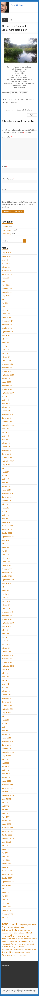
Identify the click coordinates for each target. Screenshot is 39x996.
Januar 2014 (6, 608)
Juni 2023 (5, 278)
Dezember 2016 (7, 493)
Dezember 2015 (7, 526)
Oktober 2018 (7, 422)
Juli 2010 (5, 759)
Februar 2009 (6, 820)
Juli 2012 (5, 673)
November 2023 (7, 274)
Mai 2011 (5, 723)
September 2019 (8, 393)
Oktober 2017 (7, 457)
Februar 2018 (6, 443)
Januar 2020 (6, 382)
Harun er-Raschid (8, 939)
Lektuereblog (6, 234)
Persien (14, 944)
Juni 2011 (5, 720)
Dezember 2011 (7, 698)
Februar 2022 (6, 314)
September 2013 (8, 623)
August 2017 (6, 465)
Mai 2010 (5, 767)
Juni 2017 (5, 472)
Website (5, 189)
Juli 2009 (5, 802)
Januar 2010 (6, 781)
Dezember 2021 (7, 321)
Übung (25, 955)
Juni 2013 (5, 634)
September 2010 (8, 752)
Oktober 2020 (7, 371)
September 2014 (8, 580)
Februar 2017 (6, 486)
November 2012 (7, 659)
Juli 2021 (5, 339)
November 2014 (7, 572)
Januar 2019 (6, 411)
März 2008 (6, 860)
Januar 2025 (6, 256)
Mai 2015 (5, 551)
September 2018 (8, 425)
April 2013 (5, 641)
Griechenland (25, 936)
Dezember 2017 (7, 450)
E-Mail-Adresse (8, 179)
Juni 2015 (5, 547)
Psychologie (30, 944)
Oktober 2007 (7, 878)
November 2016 (7, 497)
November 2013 (7, 616)
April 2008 (5, 856)
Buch (23, 927)
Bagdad (6, 927)
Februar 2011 (6, 734)
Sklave (34, 949)
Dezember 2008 (7, 828)
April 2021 (5, 350)
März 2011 (6, 731)
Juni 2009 (5, 806)
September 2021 (8, 332)
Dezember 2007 (7, 871)
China (21, 930)
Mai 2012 (5, 680)
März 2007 (6, 903)
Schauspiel (22, 947)
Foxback (21, 933)
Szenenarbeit (19, 952)
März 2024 (6, 263)
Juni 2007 (5, 892)
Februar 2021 (6, 357)
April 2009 (5, 813)
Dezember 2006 (7, 914)
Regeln (14, 947)
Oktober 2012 (7, 662)
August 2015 (6, 540)
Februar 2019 (6, 407)
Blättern (17, 927)
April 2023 (5, 281)
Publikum (6, 946)
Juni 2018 (5, 429)
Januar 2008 (6, 867)
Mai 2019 (5, 396)
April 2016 (5, 515)
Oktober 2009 (7, 792)
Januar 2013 (6, 652)
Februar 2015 (6, 562)
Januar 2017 (6, 490)
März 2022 (6, 310)
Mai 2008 (5, 853)
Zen (21, 955)
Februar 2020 (6, 378)
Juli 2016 (5, 504)
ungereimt (23, 93)
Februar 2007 (6, 907)
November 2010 (7, 745)
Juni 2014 (5, 590)
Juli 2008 (5, 846)
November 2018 (7, 418)
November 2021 (7, 324)
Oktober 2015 (7, 533)
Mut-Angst (6, 944)
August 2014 (6, 583)
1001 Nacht (9, 924)
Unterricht (6, 955)
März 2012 (6, 687)
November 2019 (7, 386)
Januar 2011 (6, 738)
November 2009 (7, 788)
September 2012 (8, 666)
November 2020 (7, 368)
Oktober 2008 (7, 835)
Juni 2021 (5, 342)
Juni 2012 (5, 677)
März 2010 (6, 774)
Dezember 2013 (7, 612)
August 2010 (6, 756)
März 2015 (6, 558)
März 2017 (6, 483)
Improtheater (6, 230)
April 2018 (5, 436)
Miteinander (23, 941)
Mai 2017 (5, 475)
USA (12, 955)
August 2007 (6, 885)
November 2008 (7, 831)
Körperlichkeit (5, 941)
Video (16, 955)
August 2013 (6, 626)
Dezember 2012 (7, 655)
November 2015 (7, 529)
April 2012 (5, 684)
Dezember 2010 (7, 741)
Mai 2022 (5, 303)
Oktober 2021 (7, 328)
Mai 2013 (5, 637)
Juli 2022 (5, 299)
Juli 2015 (5, 544)
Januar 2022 (6, 317)
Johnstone (27, 939)
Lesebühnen (13, 941)
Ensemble (5, 933)
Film (15, 933)
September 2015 (8, 537)
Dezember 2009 (7, 785)
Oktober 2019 (7, 389)
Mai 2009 (5, 810)
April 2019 (5, 400)
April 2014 (5, 598)
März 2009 (6, 817)
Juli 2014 (5, 587)
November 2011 (7, 702)
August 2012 (6, 670)
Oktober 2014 (7, 576)
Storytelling (7, 952)
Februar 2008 (6, 864)
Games (4, 936)
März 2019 (6, 404)
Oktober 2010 (7, 749)
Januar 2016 (6, 522)
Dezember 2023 (7, 271)
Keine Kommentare (11, 102)
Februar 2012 (6, 691)
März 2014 (6, 601)
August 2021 (6, 335)
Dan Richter (8, 99)
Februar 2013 (6, 648)
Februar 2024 (6, 267)
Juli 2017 (5, 468)
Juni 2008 (5, 849)
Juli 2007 (5, 889)
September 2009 (8, 795)
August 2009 (6, 799)
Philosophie (21, 944)
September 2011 (8, 709)
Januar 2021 (6, 360)
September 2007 (8, 882)
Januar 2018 (6, 447)
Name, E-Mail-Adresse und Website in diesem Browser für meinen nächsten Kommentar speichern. (19, 204)
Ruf (32, 115)
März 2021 (6, 353)
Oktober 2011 (7, 705)
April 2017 (5, 479)
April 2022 (5, 307)
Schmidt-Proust (7, 949)
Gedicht (14, 93)
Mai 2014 (5, 594)
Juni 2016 (5, 508)
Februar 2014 (6, 605)
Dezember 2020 (7, 364)
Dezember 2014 (7, 569)
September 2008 (8, 838)
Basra (12, 927)
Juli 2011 (5, 716)
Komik (34, 939)
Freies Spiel (29, 933)
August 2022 (6, 296)
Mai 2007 (5, 896)
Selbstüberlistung (19, 949)
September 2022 (8, 292)
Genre (19, 936)
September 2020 (8, 375)
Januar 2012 (6, 695)
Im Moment (19, 938)
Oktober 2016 (7, 501)
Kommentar (7, 137)
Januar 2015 (6, 565)
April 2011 (5, 727)
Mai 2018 (5, 432)
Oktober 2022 (7, 289)
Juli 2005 (5, 917)
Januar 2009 (6, 824)
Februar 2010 (6, 777)
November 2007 (7, 874)
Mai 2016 (5, 511)
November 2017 (7, 454)
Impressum (5, 965)
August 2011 (6, 713)
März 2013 (6, 644)
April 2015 (5, 555)
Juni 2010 (5, 763)
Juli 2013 (5, 630)
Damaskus (27, 930)
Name (4, 167)
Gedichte (31, 99)
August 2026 (6, 253)
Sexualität (28, 949)
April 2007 (5, 900)
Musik (31, 941)
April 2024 (5, 260)
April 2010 (5, 770)
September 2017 (8, 461)
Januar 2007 (6, 910)
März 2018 (6, 439)
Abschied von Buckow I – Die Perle (18, 110)
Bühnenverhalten (10, 930)
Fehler (11, 933)
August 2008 (6, 842)
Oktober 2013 (7, 619)
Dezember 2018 (7, 414)
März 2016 (6, 519)
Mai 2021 (5, 346)
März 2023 (6, 285)
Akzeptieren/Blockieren (27, 925)
